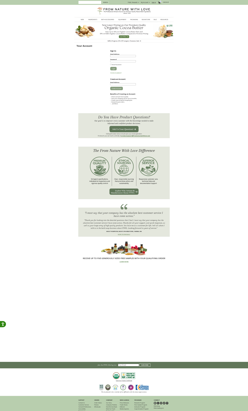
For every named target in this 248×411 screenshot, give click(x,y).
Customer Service (83, 405)
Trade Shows (124, 405)
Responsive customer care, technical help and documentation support (148, 181)
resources (164, 19)
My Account (144, 2)
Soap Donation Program (141, 409)
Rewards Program (139, 403)
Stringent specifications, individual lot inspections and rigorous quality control (99, 181)
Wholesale (97, 407)
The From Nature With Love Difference (124, 150)
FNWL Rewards (132, 2)
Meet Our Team (110, 409)
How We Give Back (111, 407)
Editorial (122, 407)
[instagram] (161, 403)
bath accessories (107, 19)
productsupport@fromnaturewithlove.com (135, 136)
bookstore (146, 19)
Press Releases (124, 403)
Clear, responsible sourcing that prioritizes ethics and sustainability (124, 181)
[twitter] (164, 403)
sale (155, 19)
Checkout (166, 2)
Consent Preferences (84, 407)
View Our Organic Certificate (124, 380)
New (82, 19)
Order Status (98, 403)
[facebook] (155, 403)
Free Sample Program (140, 405)
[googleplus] (158, 403)
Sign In (154, 2)
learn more (124, 262)
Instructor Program (139, 407)
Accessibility (82, 409)
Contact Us (81, 403)
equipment (122, 19)
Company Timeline (111, 405)
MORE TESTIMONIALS (124, 234)
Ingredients (92, 19)
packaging (134, 19)
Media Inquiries (124, 409)
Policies (96, 405)
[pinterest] (167, 403)
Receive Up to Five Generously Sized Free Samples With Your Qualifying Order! (124, 258)
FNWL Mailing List (159, 408)
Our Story (109, 403)
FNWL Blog (157, 406)
